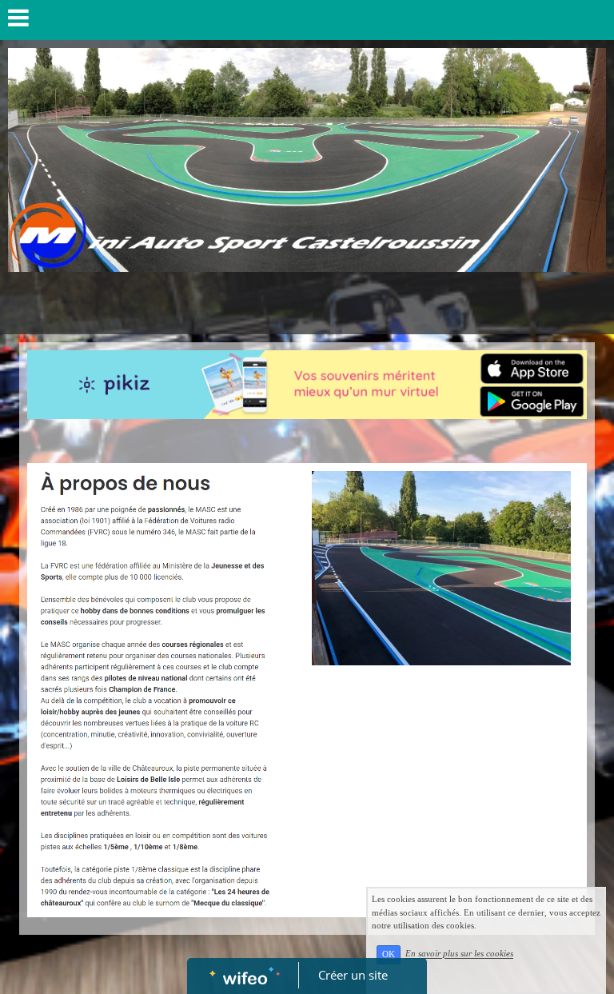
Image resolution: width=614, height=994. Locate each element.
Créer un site (353, 975)
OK (388, 954)
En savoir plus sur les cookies (459, 954)
